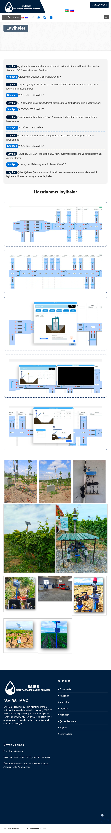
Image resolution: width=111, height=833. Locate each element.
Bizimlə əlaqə (66, 734)
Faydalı (63, 727)
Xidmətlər (64, 715)
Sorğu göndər (11, 17)
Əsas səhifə (65, 689)
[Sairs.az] (22, 7)
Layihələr (64, 708)
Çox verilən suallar (68, 721)
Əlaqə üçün (100, 5)
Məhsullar (64, 702)
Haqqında (64, 695)
